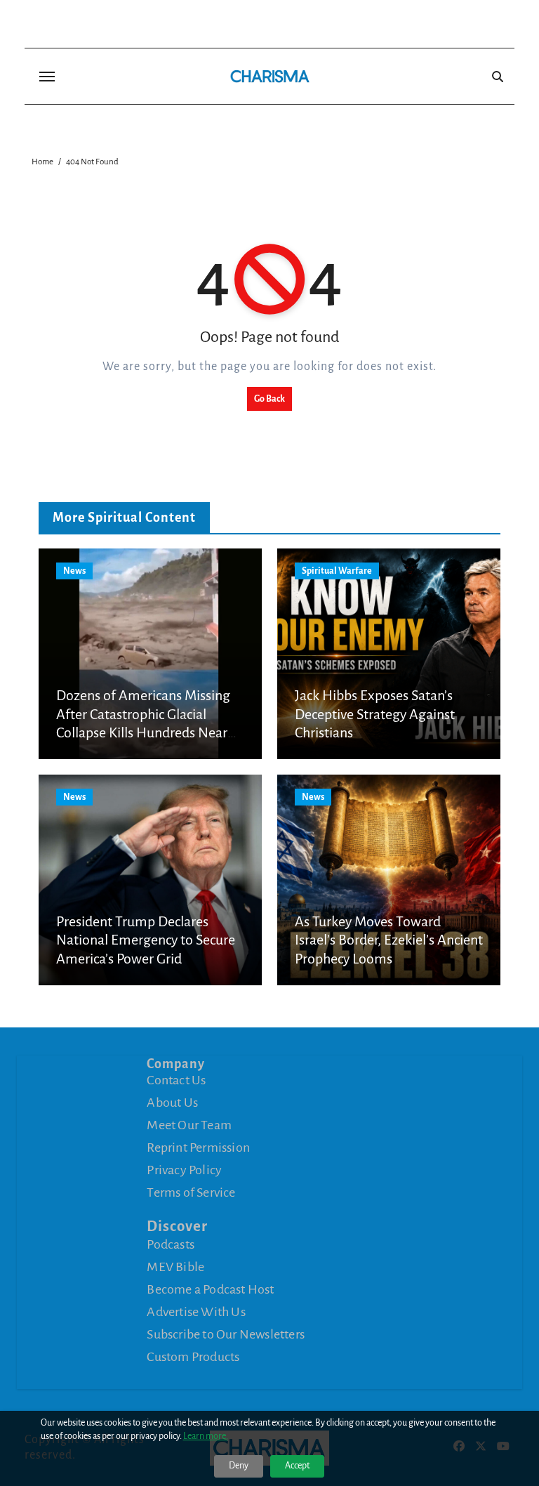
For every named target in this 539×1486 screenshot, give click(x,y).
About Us (172, 1103)
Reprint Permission (198, 1147)
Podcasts (170, 1244)
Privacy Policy (184, 1170)
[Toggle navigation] (47, 76)
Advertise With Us (196, 1312)
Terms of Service (191, 1192)
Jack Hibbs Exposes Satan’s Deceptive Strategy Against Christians (375, 714)
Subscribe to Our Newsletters (226, 1334)
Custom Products (193, 1357)
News (74, 571)
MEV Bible (175, 1267)
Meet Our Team (189, 1125)
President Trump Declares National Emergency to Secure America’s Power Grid (145, 940)
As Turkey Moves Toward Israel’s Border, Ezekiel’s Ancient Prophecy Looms (389, 940)
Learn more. (205, 1436)
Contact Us (176, 1080)
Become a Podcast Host (210, 1289)
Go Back (269, 399)
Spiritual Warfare (337, 571)
